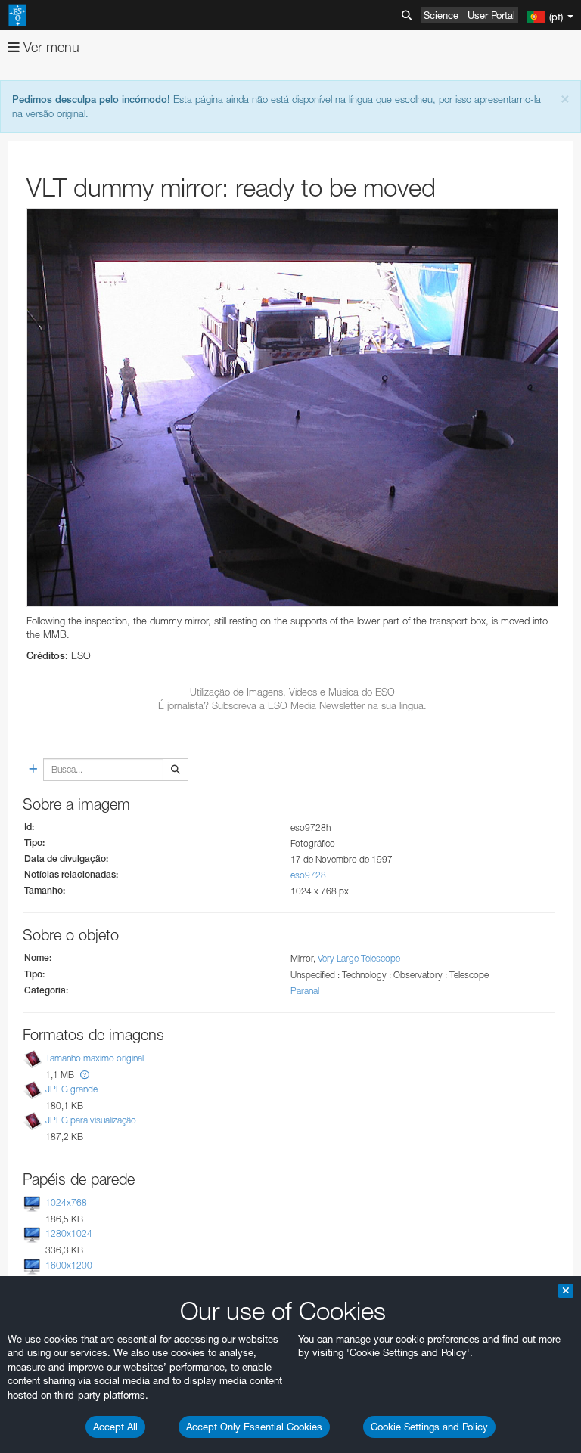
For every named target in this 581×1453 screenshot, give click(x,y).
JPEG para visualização (90, 1120)
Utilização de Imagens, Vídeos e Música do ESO (292, 692)
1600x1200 (68, 1265)
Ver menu (49, 47)
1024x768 (66, 1202)
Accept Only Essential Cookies (254, 1426)
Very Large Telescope (359, 958)
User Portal (491, 15)
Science (441, 15)
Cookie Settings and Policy (429, 1426)
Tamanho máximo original (94, 1058)
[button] (84, 1074)
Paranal (304, 990)
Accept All (115, 1426)
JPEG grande (71, 1089)
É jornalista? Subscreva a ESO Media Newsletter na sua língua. (292, 705)
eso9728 (308, 875)
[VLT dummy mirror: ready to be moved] (292, 407)
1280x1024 (68, 1233)
